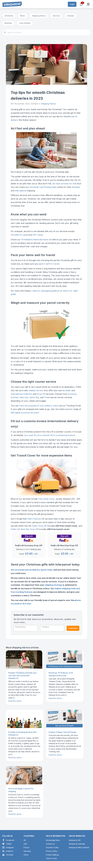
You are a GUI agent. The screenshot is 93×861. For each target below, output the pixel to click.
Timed (47, 397)
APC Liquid (38, 235)
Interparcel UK (75, 840)
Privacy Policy (51, 851)
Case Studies (24, 23)
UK (25, 840)
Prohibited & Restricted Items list (36, 239)
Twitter (9, 844)
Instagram (10, 847)
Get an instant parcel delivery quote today (32, 570)
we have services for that (64, 183)
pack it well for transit (49, 264)
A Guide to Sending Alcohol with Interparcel (22, 733)
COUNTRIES (29, 836)
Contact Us (50, 844)
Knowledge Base (53, 840)
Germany (27, 851)
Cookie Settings (52, 855)
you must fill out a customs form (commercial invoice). (49, 435)
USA (25, 844)
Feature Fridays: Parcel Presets (62, 732)
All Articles (9, 16)
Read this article (14, 701)
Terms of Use (51, 858)
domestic (76, 187)
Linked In (9, 851)
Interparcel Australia (77, 844)
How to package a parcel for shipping (20, 790)
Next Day (24, 397)
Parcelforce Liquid (19, 235)
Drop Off (41, 394)
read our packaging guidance (45, 291)
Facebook (10, 840)
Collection (27, 394)
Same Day (34, 397)
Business (8, 23)
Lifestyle (70, 16)
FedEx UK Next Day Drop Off (24, 529)
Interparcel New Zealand (79, 847)
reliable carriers (36, 390)
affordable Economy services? (25, 412)
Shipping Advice (39, 16)
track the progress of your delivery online (38, 405)
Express (14, 397)
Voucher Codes (52, 847)
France (26, 847)
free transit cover (46, 499)
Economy (72, 394)
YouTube (9, 855)
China (26, 855)
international (21, 190)
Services (56, 16)
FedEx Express (34, 519)
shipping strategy (53, 585)
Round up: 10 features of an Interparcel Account (61, 674)
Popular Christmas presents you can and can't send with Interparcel (22, 675)
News (22, 16)
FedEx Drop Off (39, 526)
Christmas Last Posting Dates (43, 187)
